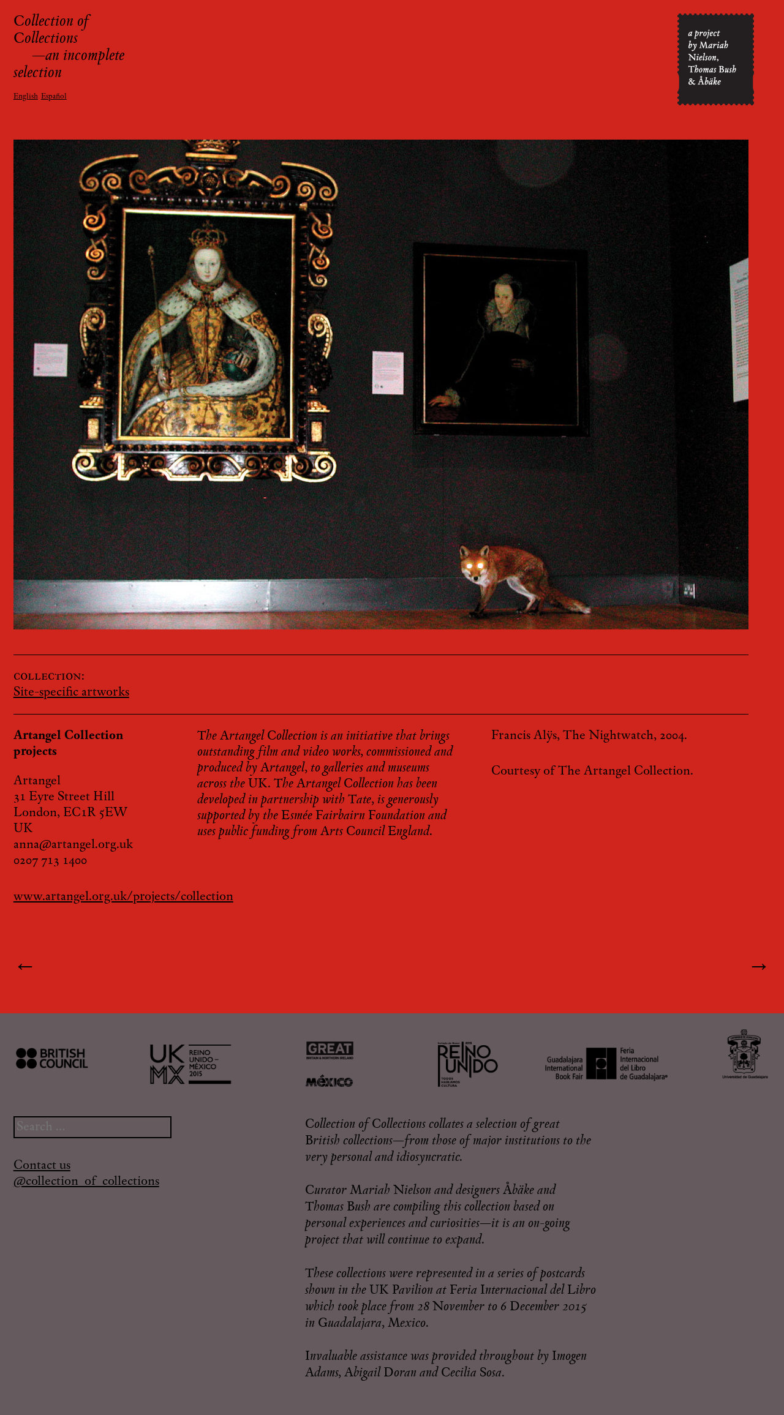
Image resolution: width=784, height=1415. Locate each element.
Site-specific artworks (71, 692)
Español (54, 97)
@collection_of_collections (86, 1181)
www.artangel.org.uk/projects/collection (123, 897)
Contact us (41, 1166)
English (25, 97)
